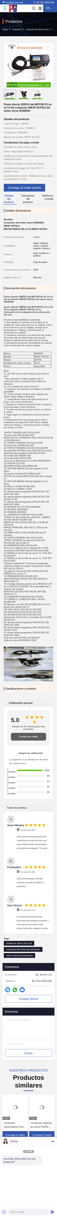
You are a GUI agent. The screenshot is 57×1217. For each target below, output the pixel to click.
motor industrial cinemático (19, 955)
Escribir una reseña (28, 736)
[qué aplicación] (15, 990)
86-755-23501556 (45, 2)
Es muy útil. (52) (28, 910)
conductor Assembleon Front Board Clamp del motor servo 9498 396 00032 (14, 1125)
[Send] (52, 1211)
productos (16, 29)
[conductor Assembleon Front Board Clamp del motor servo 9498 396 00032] (15, 1107)
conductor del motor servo (37, 29)
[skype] (8, 990)
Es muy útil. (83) (28, 830)
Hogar (5, 29)
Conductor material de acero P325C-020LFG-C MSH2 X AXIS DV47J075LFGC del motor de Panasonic (41, 1125)
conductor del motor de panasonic (23, 949)
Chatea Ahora (28, 999)
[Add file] (4, 1211)
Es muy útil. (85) (28, 872)
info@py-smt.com (14, 2)
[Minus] (52, 1141)
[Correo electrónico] (22, 990)
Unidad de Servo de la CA (19, 943)
